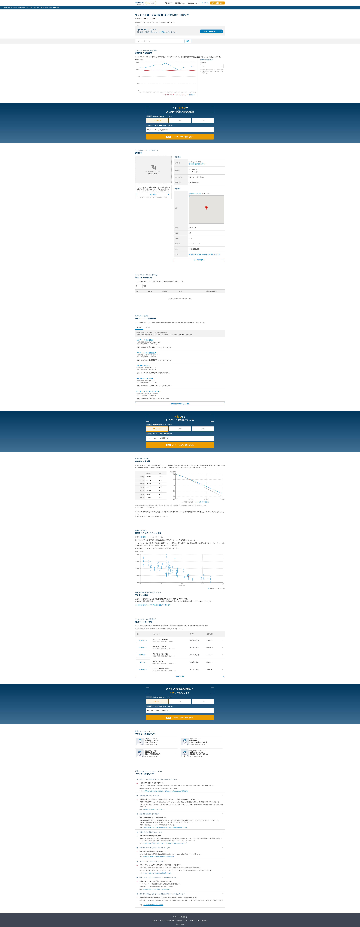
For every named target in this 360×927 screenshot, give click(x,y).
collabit (182, 924)
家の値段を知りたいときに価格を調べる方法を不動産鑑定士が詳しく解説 (165, 827)
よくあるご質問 (158, 920)
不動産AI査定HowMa (8, 7)
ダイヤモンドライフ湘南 (144, 378)
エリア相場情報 (21, 7)
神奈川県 (29, 7)
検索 (187, 41)
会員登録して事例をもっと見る (180, 404)
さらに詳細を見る (199, 260)
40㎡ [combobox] (203, 66)
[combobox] (159, 41)
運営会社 (204, 920)
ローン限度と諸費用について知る (153, 905)
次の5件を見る (180, 676)
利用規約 (179, 920)
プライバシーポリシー (191, 920)
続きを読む (153, 194)
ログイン (176, 917)
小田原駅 (143, 537)
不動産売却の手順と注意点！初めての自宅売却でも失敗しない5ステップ (165, 843)
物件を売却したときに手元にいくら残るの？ (156, 889)
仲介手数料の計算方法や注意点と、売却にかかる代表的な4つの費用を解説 (165, 791)
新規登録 (184, 917)
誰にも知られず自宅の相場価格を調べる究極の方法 (158, 856)
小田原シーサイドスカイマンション (148, 391)
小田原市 (36, 7)
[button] (193, 3)
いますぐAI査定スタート (211, 31)
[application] (165, 79)
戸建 (180, 120)
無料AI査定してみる (218, 3)
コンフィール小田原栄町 (144, 340)
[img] (196, 486)
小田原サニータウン (143, 365)
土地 (202, 120)
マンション (157, 120)
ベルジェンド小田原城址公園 (146, 353)
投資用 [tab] (148, 327)
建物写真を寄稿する (153, 173)
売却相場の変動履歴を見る (197, 164)
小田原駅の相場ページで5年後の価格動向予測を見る (153, 605)
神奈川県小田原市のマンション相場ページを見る (151, 516)
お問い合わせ (169, 920)
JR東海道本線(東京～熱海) (198, 254)
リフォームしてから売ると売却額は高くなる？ (157, 873)
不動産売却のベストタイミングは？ (154, 809)
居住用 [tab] (139, 327)
